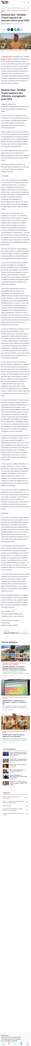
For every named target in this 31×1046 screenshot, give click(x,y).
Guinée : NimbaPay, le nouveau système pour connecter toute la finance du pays (18, 754)
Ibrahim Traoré (6, 59)
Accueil (3, 8)
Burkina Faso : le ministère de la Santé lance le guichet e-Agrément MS (14, 702)
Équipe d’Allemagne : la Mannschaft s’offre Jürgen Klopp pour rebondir (18, 776)
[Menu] (28, 2)
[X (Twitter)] (12, 29)
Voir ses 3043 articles (23, 633)
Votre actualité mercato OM (9, 1041)
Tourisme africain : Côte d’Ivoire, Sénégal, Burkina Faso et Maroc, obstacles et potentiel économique (14, 668)
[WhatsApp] (15, 29)
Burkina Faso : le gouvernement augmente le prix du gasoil (13, 735)
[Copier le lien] (21, 29)
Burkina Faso (7, 56)
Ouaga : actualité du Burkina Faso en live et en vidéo (14, 11)
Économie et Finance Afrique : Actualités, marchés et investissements (14, 664)
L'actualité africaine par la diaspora (11, 1039)
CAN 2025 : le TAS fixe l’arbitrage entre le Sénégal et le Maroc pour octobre (18, 783)
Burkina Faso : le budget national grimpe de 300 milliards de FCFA (18, 760)
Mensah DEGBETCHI (11, 633)
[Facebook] (8, 29)
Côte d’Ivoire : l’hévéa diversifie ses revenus (18, 765)
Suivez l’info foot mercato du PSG (11, 1037)
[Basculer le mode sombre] (24, 2)
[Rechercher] (21, 2)
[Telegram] (18, 29)
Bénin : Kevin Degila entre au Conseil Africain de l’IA (17, 770)
